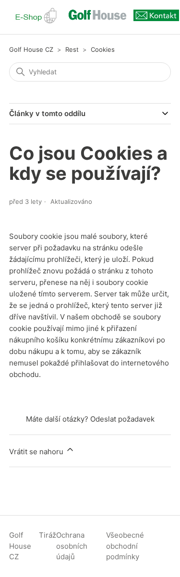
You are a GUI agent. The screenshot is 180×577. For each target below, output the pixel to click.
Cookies (103, 49)
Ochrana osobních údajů (71, 545)
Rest (72, 49)
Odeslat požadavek (122, 419)
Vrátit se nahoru (37, 451)
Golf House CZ (31, 49)
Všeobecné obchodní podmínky (125, 545)
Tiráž (47, 535)
